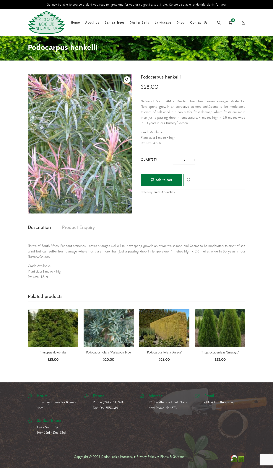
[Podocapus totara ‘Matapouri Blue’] (109, 328)
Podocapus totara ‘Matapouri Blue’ (108, 352)
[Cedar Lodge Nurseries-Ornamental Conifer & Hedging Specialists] (46, 22)
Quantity (149, 160)
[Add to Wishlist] (189, 180)
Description (39, 227)
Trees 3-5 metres (164, 192)
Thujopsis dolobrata (53, 352)
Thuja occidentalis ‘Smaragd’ (220, 352)
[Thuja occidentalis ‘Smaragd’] (220, 328)
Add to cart (164, 180)
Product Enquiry (78, 227)
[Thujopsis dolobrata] (53, 328)
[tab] (39, 228)
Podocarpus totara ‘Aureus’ (164, 352)
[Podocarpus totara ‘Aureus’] (164, 328)
